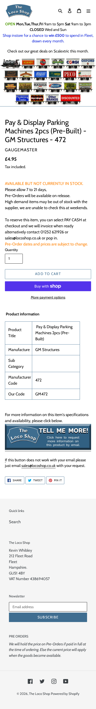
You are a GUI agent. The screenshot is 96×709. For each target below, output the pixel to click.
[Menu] (88, 10)
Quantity (11, 250)
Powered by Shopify (65, 694)
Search (15, 521)
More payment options (48, 297)
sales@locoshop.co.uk (38, 465)
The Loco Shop (39, 694)
